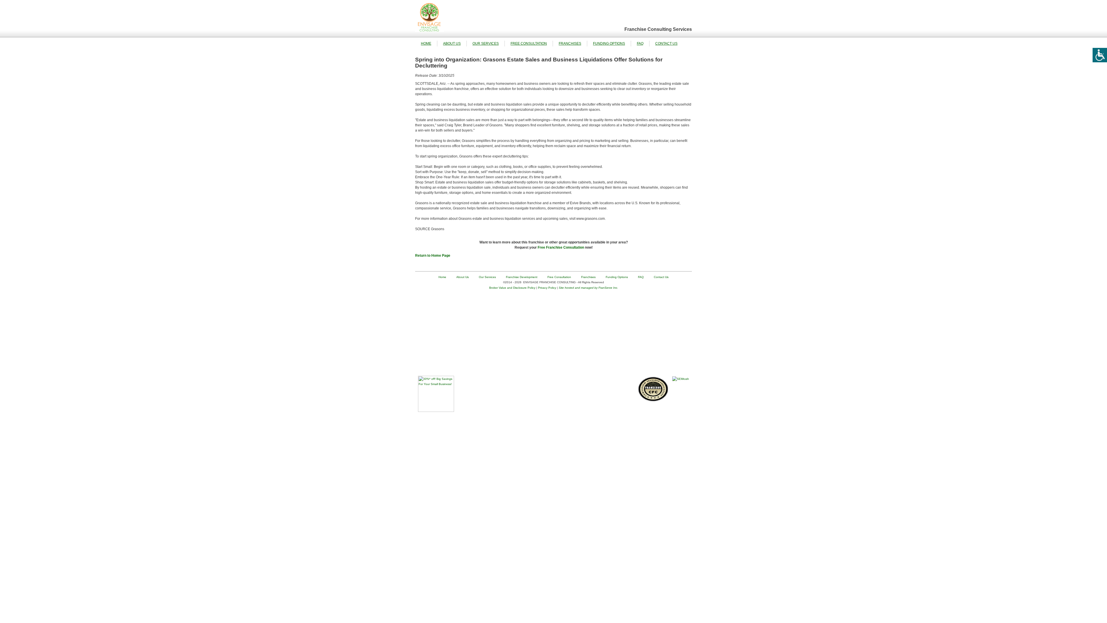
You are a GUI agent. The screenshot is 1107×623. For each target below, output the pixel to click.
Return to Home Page (432, 256)
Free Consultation (529, 44)
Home (426, 44)
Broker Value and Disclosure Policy (512, 287)
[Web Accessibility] (1100, 55)
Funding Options (609, 44)
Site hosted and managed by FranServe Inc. (588, 287)
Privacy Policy (547, 287)
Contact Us (666, 44)
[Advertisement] (553, 335)
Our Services (485, 44)
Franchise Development (521, 277)
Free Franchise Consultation (561, 247)
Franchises (570, 44)
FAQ (640, 44)
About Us (452, 44)
